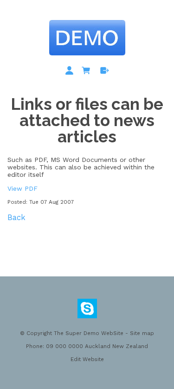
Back (16, 217)
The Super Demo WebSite (88, 333)
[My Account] (70, 72)
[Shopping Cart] (87, 72)
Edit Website (87, 359)
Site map (142, 333)
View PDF (22, 188)
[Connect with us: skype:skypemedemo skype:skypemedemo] (87, 311)
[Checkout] (105, 72)
